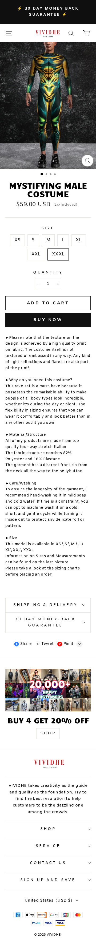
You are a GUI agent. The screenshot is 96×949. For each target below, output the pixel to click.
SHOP (48, 733)
